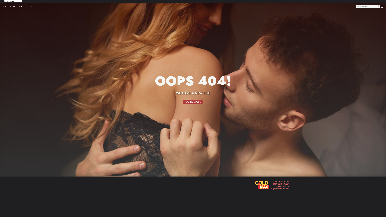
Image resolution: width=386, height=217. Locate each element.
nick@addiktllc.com (281, 184)
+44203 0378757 (283, 186)
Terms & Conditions (281, 182)
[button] (382, 6)
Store (12, 6)
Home (5, 6)
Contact (30, 6)
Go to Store (193, 102)
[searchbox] (368, 6)
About (20, 6)
